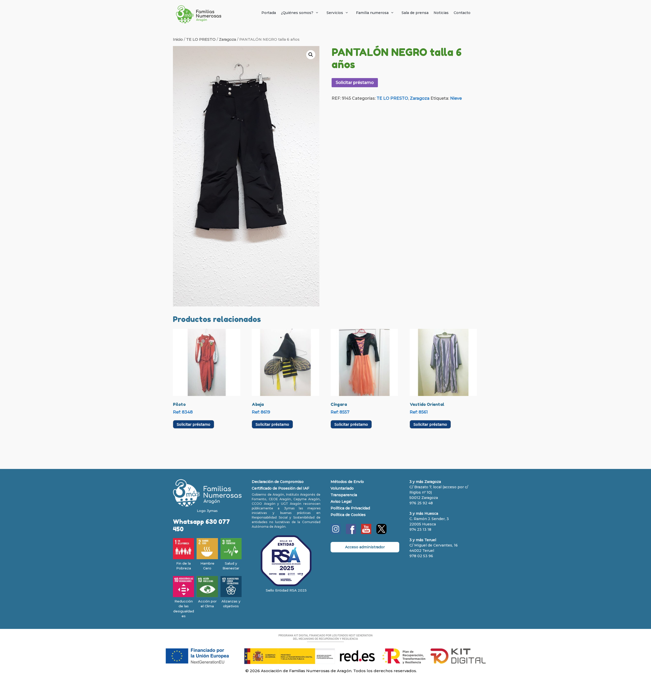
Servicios (335, 12)
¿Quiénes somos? (297, 12)
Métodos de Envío (347, 481)
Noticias (441, 12)
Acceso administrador (365, 547)
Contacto (462, 12)
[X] (381, 532)
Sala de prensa (415, 12)
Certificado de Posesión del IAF (280, 488)
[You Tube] (366, 532)
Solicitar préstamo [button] (193, 424)
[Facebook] (351, 532)
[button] (310, 54)
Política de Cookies (348, 514)
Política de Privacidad (350, 508)
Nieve (456, 98)
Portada (268, 12)
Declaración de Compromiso (278, 481)
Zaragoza (227, 39)
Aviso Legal (341, 501)
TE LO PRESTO (201, 39)
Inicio (178, 39)
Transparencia (344, 495)
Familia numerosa (372, 12)
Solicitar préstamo (355, 82)
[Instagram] (336, 532)
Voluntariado (342, 488)
